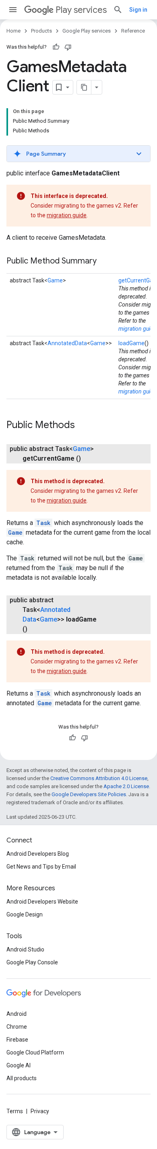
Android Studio (25, 949)
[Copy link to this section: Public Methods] (83, 425)
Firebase (17, 1039)
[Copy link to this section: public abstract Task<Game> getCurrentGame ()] (89, 458)
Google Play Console (32, 962)
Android (16, 1014)
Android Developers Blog (37, 853)
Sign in (138, 9)
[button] (78, 154)
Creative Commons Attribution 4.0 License (98, 778)
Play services (81, 9)
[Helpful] (56, 47)
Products (41, 31)
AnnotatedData (67, 343)
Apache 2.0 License (126, 786)
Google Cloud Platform (35, 1052)
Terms (14, 1111)
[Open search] (118, 9)
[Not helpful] (68, 47)
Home (13, 31)
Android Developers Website (42, 901)
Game (55, 280)
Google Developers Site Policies (89, 794)
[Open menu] (13, 9)
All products (21, 1078)
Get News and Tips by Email (41, 866)
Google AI (18, 1065)
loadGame (131, 343)
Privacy (40, 1111)
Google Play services (86, 31)
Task (43, 523)
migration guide (67, 215)
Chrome (16, 1026)
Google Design (24, 914)
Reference (133, 31)
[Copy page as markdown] (84, 87)
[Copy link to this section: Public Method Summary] (105, 261)
